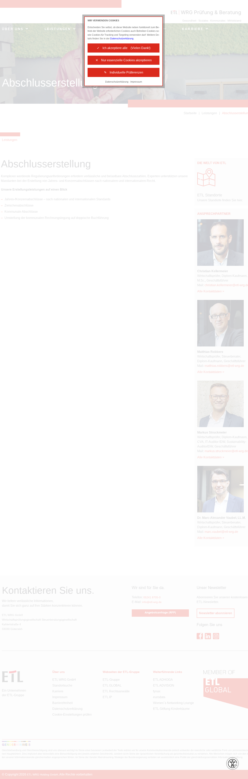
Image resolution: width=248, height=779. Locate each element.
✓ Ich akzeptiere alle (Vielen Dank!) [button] (123, 48)
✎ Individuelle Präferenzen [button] (123, 72)
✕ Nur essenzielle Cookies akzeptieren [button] (124, 60)
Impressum (136, 81)
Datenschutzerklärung (121, 38)
